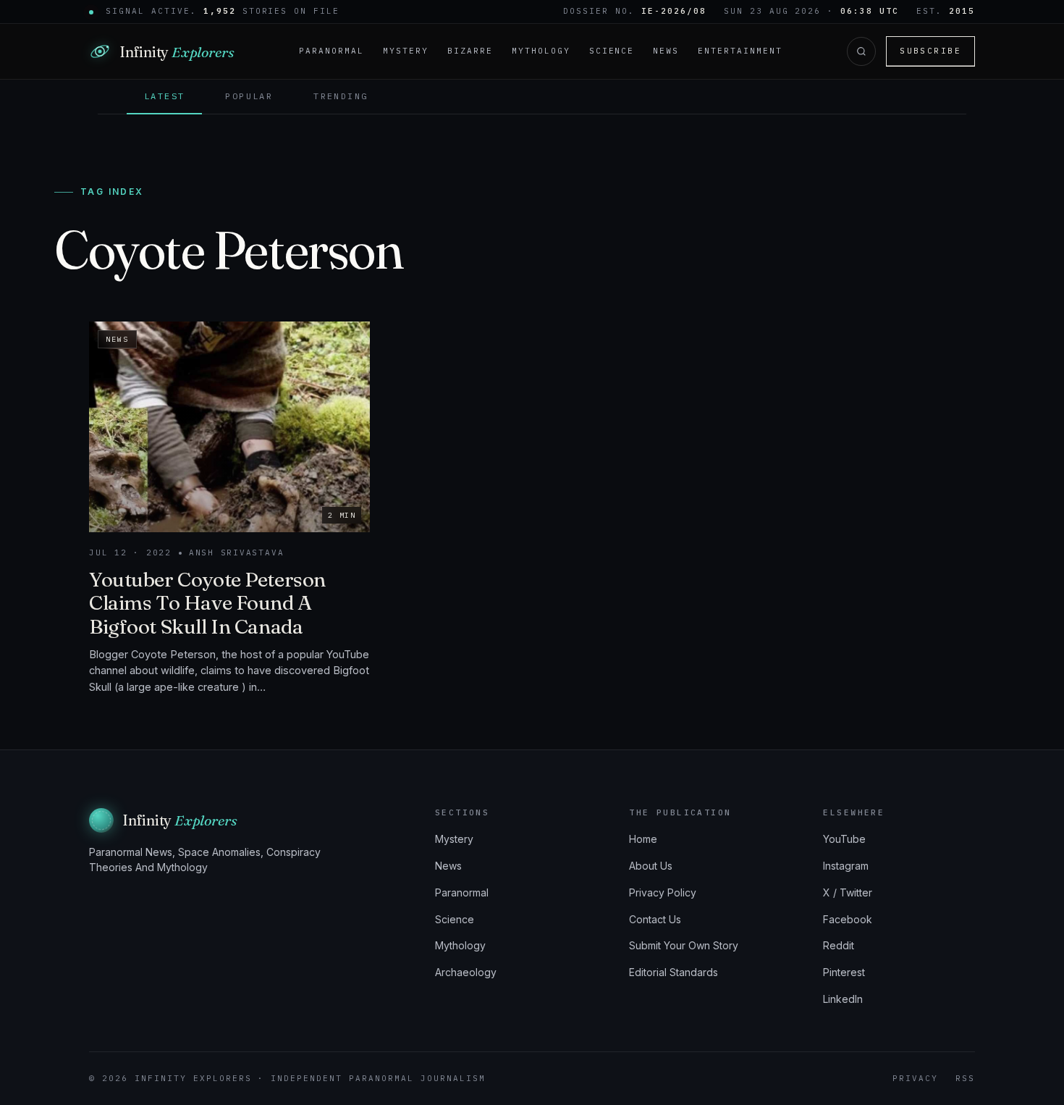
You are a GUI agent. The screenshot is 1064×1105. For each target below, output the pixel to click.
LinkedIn (843, 999)
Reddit (838, 945)
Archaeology (466, 972)
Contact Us (655, 919)
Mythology (541, 51)
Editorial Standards (673, 972)
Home (643, 839)
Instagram (846, 866)
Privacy (915, 1078)
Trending (340, 96)
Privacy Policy (662, 892)
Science (612, 51)
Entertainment (740, 51)
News (666, 51)
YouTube (844, 839)
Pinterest (844, 972)
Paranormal (331, 51)
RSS (965, 1078)
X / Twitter (847, 892)
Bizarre (470, 51)
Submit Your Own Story (683, 945)
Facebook (847, 919)
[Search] (861, 51)
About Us (650, 866)
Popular (249, 96)
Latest (164, 96)
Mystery (405, 51)
